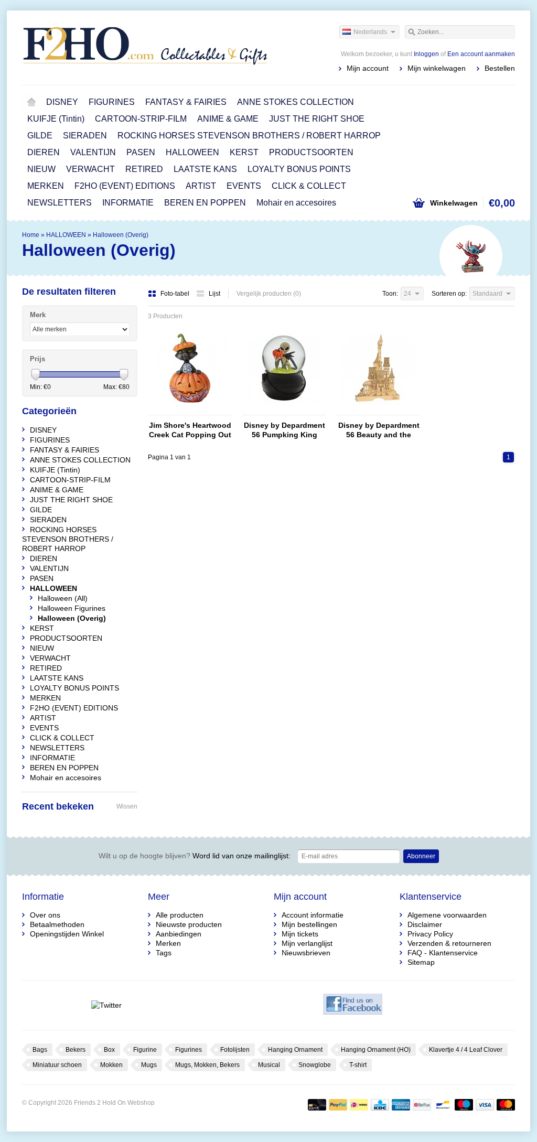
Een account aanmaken (481, 54)
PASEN (140, 152)
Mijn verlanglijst (307, 943)
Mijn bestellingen (309, 924)
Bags (40, 1049)
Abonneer (421, 856)
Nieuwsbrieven (306, 953)
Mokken (111, 1065)
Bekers (75, 1049)
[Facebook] (352, 1005)
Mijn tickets (300, 934)
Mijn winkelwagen (436, 68)
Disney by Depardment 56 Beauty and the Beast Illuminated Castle (379, 430)
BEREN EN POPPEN (205, 202)
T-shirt (358, 1065)
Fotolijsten (235, 1049)
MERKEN (45, 185)
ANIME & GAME (228, 118)
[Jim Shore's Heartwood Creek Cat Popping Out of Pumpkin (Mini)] (190, 410)
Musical (269, 1065)
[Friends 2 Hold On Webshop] (145, 47)
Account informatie (312, 915)
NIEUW (41, 169)
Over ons (45, 915)
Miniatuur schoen (57, 1065)
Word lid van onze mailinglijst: (195, 856)
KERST (244, 152)
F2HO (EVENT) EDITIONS (124, 185)
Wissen (126, 806)
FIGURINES (112, 102)
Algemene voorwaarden (447, 915)
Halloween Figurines (71, 608)
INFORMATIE (128, 202)
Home (31, 102)
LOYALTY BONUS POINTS (299, 169)
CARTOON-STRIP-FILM (141, 118)
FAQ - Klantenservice (442, 953)
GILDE (39, 135)
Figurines (188, 1049)
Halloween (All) (63, 598)
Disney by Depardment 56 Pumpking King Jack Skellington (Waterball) (284, 430)
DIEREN (43, 152)
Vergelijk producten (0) (269, 293)
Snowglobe (314, 1065)
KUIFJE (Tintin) (55, 118)
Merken (168, 943)
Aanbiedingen (178, 934)
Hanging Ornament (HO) (376, 1049)
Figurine (145, 1049)
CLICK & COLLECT (309, 185)
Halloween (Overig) (120, 235)
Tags (163, 953)
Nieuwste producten (189, 924)
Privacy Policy (430, 934)
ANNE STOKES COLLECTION (295, 102)
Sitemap (421, 962)
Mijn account (368, 68)
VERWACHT (90, 169)
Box (109, 1049)
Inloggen (426, 54)
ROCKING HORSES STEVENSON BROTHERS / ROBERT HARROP (249, 135)
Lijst (214, 293)
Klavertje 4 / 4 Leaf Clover (465, 1049)
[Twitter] (106, 1005)
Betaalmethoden (57, 924)
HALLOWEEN (192, 152)
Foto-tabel (175, 293)
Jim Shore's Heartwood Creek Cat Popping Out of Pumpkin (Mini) (190, 430)
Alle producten (179, 915)
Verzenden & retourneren (449, 943)
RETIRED (144, 169)
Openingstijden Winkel (67, 934)
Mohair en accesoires (296, 202)
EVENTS (244, 185)
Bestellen (500, 68)
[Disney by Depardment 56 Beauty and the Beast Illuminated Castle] (379, 410)
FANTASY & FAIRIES (186, 102)
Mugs (149, 1065)
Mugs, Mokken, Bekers (207, 1065)
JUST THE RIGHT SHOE (316, 118)
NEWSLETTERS (59, 202)
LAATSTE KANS (205, 169)
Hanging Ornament (295, 1049)
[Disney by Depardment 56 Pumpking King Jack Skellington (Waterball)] (284, 410)
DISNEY (62, 102)
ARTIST (201, 185)
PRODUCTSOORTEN (311, 152)
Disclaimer (424, 924)
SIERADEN (85, 135)
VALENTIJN (93, 152)
